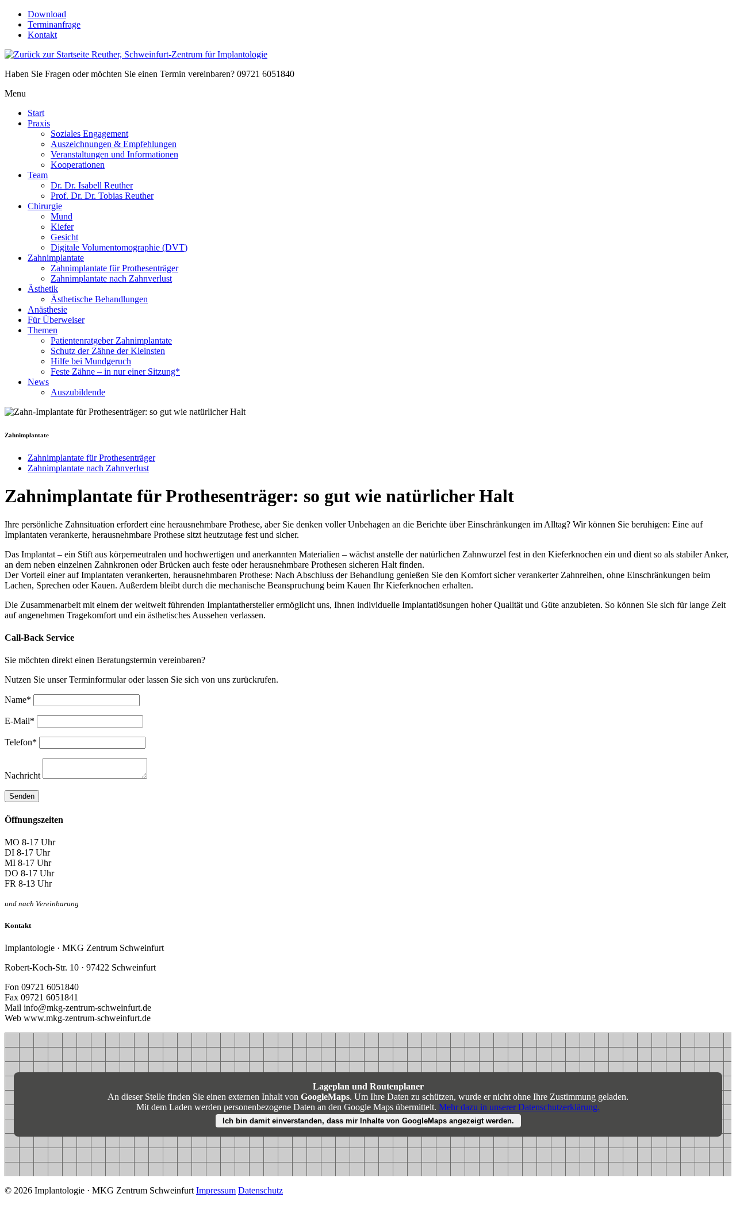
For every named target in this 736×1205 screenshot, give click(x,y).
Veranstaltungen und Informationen (114, 154)
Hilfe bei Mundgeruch (91, 361)
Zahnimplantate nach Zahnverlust (111, 278)
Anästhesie (47, 309)
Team (38, 175)
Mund (61, 216)
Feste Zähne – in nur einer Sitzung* (115, 371)
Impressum (216, 1190)
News (38, 382)
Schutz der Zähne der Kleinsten (108, 351)
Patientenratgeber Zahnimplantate (111, 340)
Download (47, 14)
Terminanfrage (54, 24)
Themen (42, 330)
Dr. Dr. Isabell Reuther (92, 185)
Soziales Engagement (89, 133)
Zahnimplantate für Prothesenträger (114, 268)
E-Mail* (21, 721)
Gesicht (64, 237)
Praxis (39, 123)
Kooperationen (78, 165)
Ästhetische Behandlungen (99, 299)
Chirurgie (45, 206)
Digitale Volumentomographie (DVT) (119, 247)
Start (36, 113)
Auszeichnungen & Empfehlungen (114, 144)
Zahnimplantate (56, 258)
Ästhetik (43, 289)
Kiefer (62, 227)
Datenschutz (260, 1190)
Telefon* (22, 742)
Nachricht (22, 775)
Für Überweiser (56, 320)
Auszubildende (78, 392)
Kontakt (42, 35)
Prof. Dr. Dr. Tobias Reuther (102, 196)
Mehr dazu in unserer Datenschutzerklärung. (519, 1107)
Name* (19, 699)
